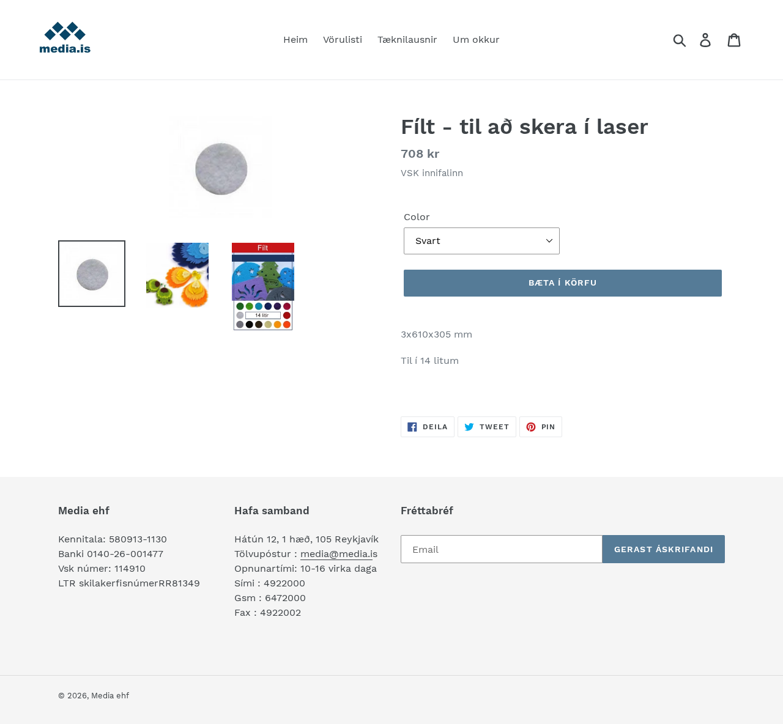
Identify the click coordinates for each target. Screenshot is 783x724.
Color (417, 217)
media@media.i (336, 554)
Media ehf (110, 695)
